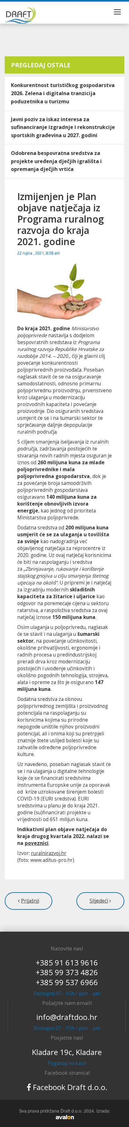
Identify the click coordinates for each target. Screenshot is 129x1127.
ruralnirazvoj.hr (48, 853)
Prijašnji (30, 901)
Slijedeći (99, 901)
